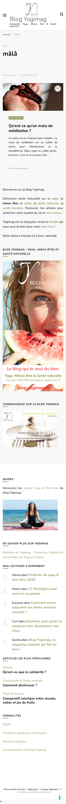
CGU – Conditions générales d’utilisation (39, 791)
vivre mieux (53, 213)
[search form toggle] (61, 15)
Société (8, 667)
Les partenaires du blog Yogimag (24, 750)
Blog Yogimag (28, 19)
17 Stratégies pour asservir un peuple (34, 591)
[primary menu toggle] (4, 15)
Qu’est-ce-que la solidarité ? (24, 672)
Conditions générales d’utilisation (25, 733)
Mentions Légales (14, 741)
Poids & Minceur (13, 694)
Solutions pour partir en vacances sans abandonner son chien (37, 626)
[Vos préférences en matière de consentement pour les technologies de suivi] (59, 797)
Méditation (16, 118)
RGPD (7, 725)
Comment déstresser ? (20, 685)
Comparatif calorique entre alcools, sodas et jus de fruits (29, 700)
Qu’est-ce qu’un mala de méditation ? (31, 128)
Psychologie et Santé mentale (22, 681)
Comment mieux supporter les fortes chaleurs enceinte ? (34, 607)
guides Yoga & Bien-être (41, 488)
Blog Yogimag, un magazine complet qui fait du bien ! (34, 644)
